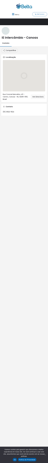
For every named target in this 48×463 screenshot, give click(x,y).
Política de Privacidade (27, 460)
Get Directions (38, 97)
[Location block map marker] (24, 75)
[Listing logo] (5, 31)
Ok (15, 460)
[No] (45, 455)
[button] (15, 14)
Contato (5, 43)
